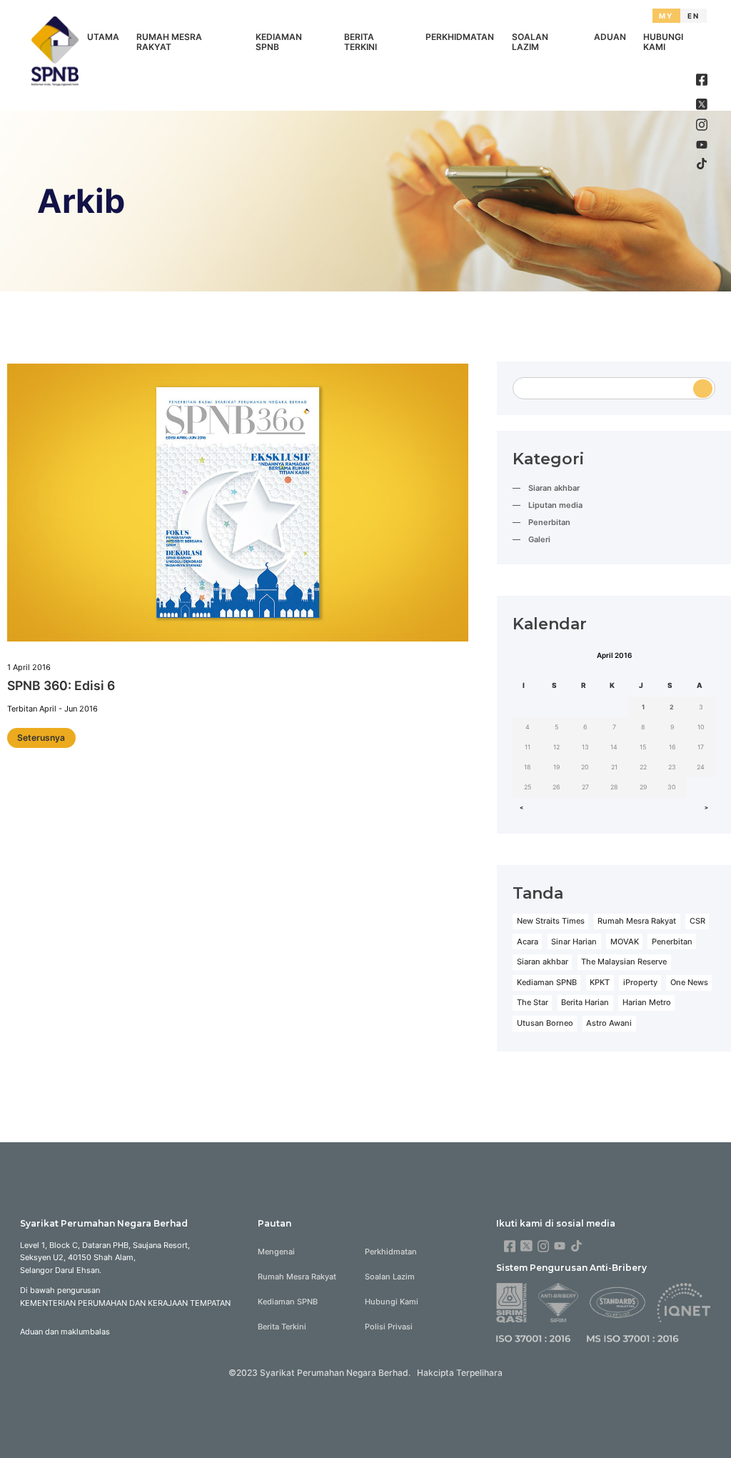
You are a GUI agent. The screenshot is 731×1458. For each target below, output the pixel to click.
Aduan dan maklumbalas (65, 1332)
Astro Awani (609, 1023)
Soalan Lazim (530, 42)
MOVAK (624, 942)
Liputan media (555, 505)
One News (689, 982)
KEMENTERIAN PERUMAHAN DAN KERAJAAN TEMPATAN (125, 1303)
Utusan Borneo (545, 1023)
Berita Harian (585, 1002)
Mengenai (276, 1252)
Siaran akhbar (554, 488)
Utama (103, 36)
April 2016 (614, 655)
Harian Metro (646, 1002)
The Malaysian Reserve (624, 962)
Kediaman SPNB (279, 42)
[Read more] (237, 504)
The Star (532, 1002)
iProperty (640, 982)
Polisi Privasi (389, 1327)
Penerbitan (549, 522)
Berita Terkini (360, 42)
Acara (527, 942)
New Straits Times (551, 921)
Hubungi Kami (663, 42)
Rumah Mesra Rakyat (169, 42)
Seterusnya (41, 737)
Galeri (539, 539)
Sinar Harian (574, 942)
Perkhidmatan (459, 36)
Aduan (610, 36)
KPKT (600, 982)
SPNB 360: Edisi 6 (61, 685)
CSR (697, 921)
